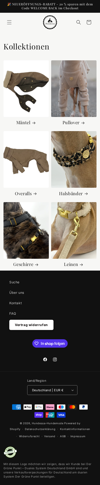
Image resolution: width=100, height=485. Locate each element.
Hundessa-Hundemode (47, 423)
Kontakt (15, 303)
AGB (63, 436)
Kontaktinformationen (75, 429)
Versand (49, 436)
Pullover (71, 122)
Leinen (71, 264)
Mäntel (23, 122)
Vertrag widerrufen (31, 325)
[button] (9, 22)
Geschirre (23, 264)
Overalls (23, 193)
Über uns (16, 292)
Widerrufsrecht (29, 436)
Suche (14, 282)
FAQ (12, 313)
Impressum (78, 436)
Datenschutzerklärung (40, 429)
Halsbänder (71, 193)
